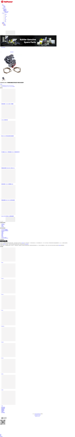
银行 (5, 18)
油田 (5, 17)
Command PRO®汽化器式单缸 (4, 229)
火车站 (5, 19)
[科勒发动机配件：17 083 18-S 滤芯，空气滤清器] (8, 102)
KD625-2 (2, 262)
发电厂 (5, 21)
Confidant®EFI (2, 231)
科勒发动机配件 (6, 12)
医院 (5, 20)
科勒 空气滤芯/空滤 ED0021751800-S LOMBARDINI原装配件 (8, 86)
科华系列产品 (4, 9)
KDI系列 (2, 225)
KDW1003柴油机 (3, 412)
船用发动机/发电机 (6, 11)
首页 (2, 4)
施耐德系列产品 (5, 10)
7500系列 (2, 232)
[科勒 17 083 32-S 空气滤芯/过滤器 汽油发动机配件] (8, 134)
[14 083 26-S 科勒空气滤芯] (8, 118)
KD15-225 (2, 294)
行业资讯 (2, 411)
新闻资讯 (3, 22)
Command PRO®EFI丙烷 (3, 237)
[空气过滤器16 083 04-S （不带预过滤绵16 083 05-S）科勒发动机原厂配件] (8, 150)
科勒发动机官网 (3, 408)
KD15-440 (2, 278)
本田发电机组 (2, 410)
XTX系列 (2, 236)
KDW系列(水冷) (3, 224)
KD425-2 (2, 310)
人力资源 (4, 7)
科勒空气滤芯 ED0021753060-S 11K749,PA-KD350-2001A (8, 85)
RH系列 (2, 235)
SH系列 (2, 234)
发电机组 (60, 245)
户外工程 (6, 16)
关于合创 (3, 5)
